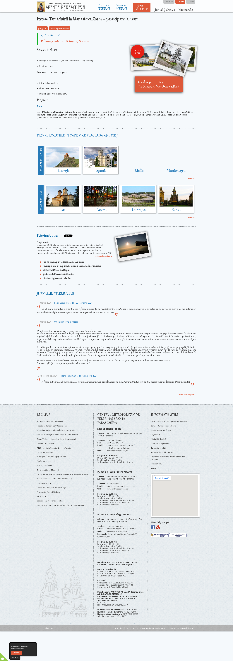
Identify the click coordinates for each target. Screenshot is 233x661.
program (42, 28)
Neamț (102, 209)
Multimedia (186, 10)
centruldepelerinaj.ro (185, 623)
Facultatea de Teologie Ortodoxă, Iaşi (53, 425)
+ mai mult (190, 179)
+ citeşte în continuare (103, 256)
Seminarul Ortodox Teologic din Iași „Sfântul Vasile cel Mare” (61, 498)
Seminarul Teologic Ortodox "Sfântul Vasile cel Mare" (61, 432)
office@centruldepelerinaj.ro (120, 447)
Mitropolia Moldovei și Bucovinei (51, 421)
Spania (101, 170)
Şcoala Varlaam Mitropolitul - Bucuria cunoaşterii (59, 436)
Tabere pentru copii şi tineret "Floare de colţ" (57, 473)
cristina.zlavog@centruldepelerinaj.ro (124, 525)
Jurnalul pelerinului (55, 294)
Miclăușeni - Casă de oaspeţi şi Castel (54, 452)
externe (41, 160)
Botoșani (71, 41)
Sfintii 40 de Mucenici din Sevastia (58, 274)
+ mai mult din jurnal (186, 395)
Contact (50, 623)
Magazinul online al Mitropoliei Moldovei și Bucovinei (61, 428)
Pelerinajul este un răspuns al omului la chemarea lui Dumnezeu (72, 266)
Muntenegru (176, 170)
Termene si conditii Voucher (163, 450)
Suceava (84, 41)
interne (41, 199)
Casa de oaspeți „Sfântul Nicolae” (52, 493)
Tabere (154, 464)
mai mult (15, 657)
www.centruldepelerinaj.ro (119, 449)
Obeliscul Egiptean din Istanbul (57, 278)
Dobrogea (139, 209)
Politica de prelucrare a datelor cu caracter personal (166, 455)
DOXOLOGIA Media (133, 623)
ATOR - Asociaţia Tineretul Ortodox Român (56, 444)
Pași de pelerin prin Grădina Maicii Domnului (63, 262)
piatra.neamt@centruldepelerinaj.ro (123, 484)
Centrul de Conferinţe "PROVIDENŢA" (53, 481)
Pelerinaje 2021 (47, 235)
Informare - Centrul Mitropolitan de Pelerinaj (167, 422)
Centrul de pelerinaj (46, 448)
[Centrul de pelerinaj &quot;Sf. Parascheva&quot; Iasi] (61, 11)
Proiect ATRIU (157, 460)
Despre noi (41, 623)
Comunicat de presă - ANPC (163, 431)
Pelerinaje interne (52, 41)
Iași (63, 209)
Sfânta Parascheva (45, 460)
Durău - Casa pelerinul (47, 456)
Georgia (64, 170)
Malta (139, 170)
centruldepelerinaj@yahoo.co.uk (121, 445)
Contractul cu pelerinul (161, 442)
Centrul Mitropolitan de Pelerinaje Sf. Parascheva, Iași (119, 531)
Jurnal (159, 10)
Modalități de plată (159, 438)
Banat (176, 209)
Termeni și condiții (159, 446)
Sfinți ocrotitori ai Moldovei (49, 463)
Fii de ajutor (42, 489)
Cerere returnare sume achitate (165, 427)
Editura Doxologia (45, 477)
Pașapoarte (156, 434)
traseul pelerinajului (59, 28)
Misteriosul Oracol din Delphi (56, 270)
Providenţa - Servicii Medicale (50, 485)
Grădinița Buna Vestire (47, 440)
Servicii (170, 10)
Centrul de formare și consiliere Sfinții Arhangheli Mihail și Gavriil (63, 468)
